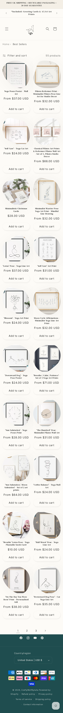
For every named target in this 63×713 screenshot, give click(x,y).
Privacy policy (45, 694)
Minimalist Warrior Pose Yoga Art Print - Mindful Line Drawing (47, 211)
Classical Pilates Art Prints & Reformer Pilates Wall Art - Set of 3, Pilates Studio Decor (46, 152)
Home (6, 44)
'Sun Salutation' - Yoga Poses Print (16, 431)
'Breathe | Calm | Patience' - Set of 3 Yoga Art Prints (46, 376)
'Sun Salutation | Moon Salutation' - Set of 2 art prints (16, 487)
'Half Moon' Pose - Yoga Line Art (46, 543)
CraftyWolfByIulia (29, 690)
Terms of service (24, 699)
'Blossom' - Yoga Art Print (16, 318)
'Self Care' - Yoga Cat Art (16, 148)
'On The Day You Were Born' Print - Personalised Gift (16, 599)
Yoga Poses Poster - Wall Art (16, 92)
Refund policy (28, 694)
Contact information (33, 704)
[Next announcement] (56, 13)
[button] (6, 29)
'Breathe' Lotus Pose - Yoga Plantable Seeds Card (16, 543)
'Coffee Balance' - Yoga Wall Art (46, 486)
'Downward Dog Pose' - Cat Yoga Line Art (47, 598)
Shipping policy (43, 699)
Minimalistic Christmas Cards (16, 210)
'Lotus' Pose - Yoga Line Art (16, 266)
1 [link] (18, 630)
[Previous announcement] (6, 13)
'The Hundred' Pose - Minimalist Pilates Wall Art (47, 431)
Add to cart (16, 109)
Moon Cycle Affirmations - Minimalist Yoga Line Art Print (47, 321)
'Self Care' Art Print (46, 266)
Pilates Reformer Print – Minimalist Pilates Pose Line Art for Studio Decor (46, 94)
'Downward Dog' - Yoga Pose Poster (16, 376)
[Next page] (45, 630)
